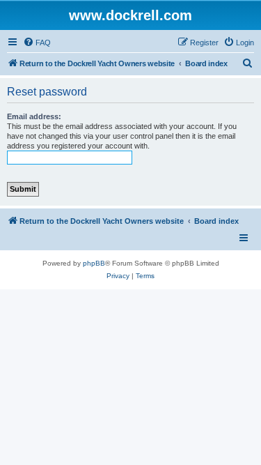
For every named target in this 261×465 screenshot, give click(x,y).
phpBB (94, 263)
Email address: (34, 116)
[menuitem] (37, 42)
